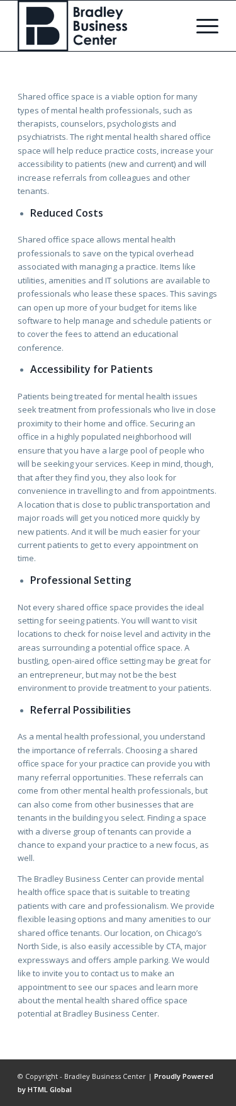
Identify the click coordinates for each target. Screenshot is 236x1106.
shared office (43, 932)
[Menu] (201, 26)
